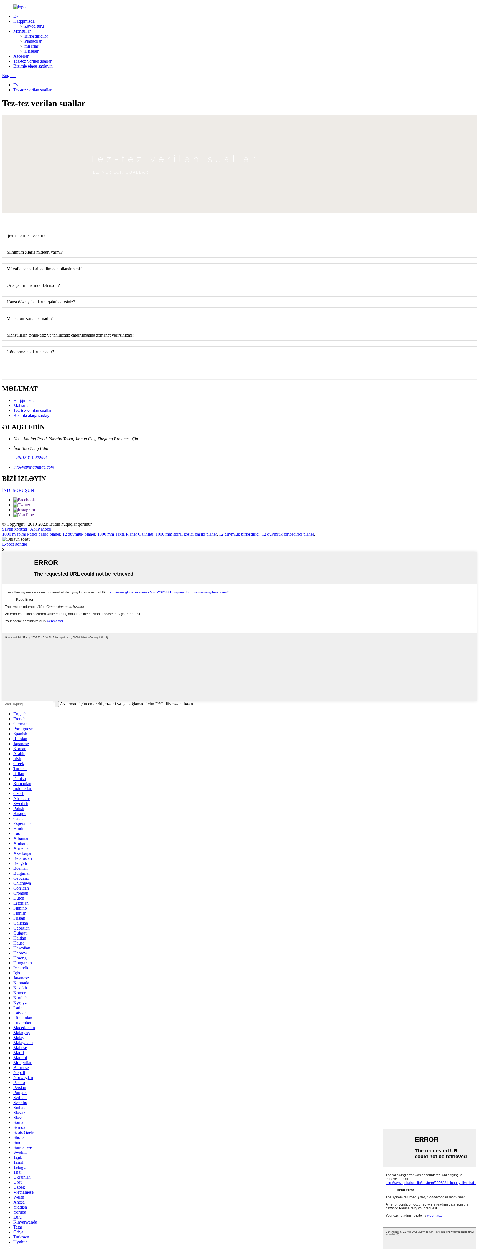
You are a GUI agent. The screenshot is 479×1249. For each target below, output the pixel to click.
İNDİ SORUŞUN (18, 490)
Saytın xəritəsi (14, 529)
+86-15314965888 (30, 457)
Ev (15, 16)
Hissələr (31, 51)
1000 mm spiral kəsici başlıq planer (186, 534)
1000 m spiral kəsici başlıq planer (31, 534)
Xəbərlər (21, 56)
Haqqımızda (24, 21)
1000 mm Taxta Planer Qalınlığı (125, 534)
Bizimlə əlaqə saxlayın (33, 66)
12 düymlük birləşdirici (239, 534)
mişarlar (31, 46)
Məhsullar (22, 31)
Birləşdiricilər (36, 36)
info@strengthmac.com (33, 467)
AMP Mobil (40, 529)
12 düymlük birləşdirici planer (288, 534)
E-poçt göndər (14, 544)
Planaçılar (33, 41)
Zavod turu (34, 26)
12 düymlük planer (78, 534)
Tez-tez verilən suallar (32, 61)
